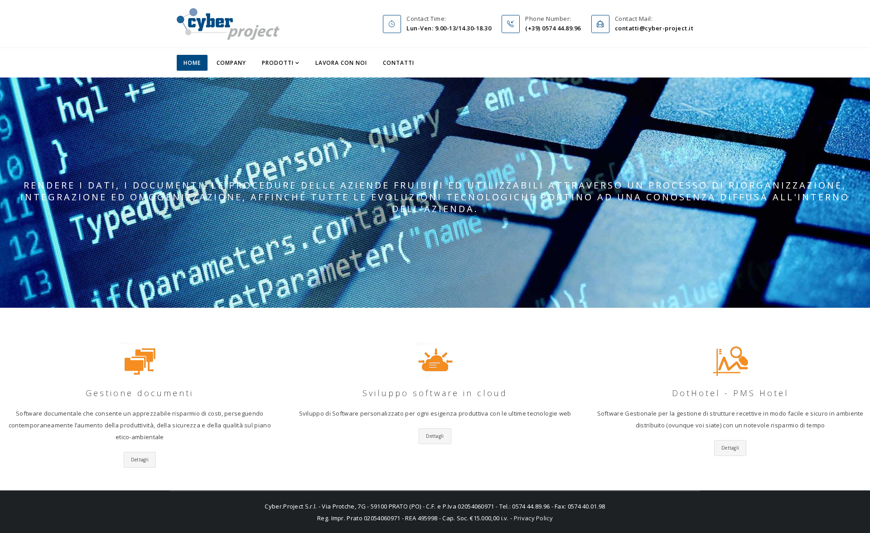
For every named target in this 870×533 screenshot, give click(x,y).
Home (192, 63)
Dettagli (140, 459)
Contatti (398, 63)
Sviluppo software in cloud (435, 393)
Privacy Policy (533, 518)
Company (231, 63)
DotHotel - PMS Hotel (730, 393)
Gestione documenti (139, 393)
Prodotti (278, 63)
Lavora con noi (341, 63)
